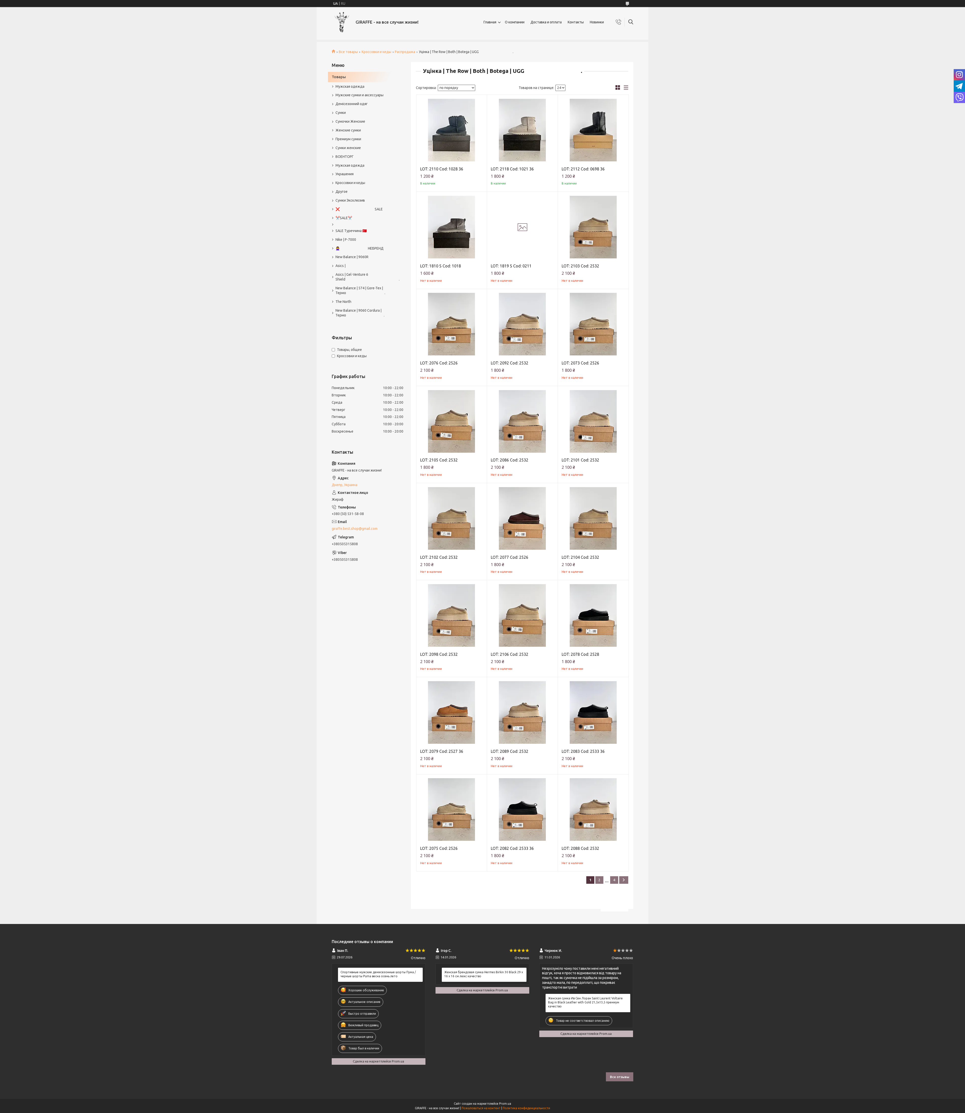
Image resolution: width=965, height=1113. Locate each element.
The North (343, 302)
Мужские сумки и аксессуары (359, 95)
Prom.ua (505, 1103)
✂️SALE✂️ (343, 218)
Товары (339, 77)
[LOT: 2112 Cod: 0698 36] (593, 130)
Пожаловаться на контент (481, 1108)
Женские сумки (348, 130)
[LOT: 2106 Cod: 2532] (522, 615)
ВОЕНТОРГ (344, 157)
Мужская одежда (349, 86)
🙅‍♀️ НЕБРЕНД (359, 248)
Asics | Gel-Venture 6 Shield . (365, 276)
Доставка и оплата (546, 22)
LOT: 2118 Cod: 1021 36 (512, 169)
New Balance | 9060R (351, 257)
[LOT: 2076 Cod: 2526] (451, 324)
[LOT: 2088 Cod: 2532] (593, 809)
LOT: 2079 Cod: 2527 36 (441, 751)
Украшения (344, 174)
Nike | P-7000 (345, 240)
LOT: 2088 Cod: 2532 (580, 848)
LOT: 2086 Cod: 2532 (509, 460)
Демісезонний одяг (351, 104)
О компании (514, 22)
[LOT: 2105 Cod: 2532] (451, 421)
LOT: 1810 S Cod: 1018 (440, 266)
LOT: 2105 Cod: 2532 (439, 460)
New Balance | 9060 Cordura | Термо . (359, 312)
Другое (341, 192)
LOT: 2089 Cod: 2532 (509, 751)
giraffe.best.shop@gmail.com (354, 529)
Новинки (597, 22)
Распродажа (405, 52)
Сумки (340, 113)
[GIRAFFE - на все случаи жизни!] (342, 22)
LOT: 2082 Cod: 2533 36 (512, 848)
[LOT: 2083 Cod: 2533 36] (593, 712)
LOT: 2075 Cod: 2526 (439, 848)
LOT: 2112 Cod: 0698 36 (583, 169)
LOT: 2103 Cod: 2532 (580, 266)
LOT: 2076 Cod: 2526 (439, 363)
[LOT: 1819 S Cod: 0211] (522, 227)
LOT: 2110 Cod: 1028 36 (441, 169)
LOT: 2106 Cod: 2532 (509, 654)
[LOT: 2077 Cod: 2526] (522, 518)
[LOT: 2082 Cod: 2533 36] (522, 809)
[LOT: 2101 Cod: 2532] (593, 421)
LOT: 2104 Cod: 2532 (580, 557)
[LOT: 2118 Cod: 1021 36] (522, 130)
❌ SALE (359, 209)
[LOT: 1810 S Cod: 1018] (451, 227)
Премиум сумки (348, 139)
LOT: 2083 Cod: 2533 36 (583, 751)
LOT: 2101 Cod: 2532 (580, 460)
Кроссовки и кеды (376, 52)
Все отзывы (619, 1077)
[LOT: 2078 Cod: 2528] (593, 615)
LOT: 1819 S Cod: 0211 (511, 266)
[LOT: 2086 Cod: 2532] (522, 421)
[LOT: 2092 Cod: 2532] (522, 324)
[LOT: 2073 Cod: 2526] (593, 324)
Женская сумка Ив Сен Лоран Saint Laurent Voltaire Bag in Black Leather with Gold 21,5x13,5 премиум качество (585, 1002)
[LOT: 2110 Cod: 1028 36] (451, 130)
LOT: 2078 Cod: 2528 (580, 654)
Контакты (576, 22)
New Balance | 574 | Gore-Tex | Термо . (360, 290)
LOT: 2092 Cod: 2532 (509, 363)
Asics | (340, 266)
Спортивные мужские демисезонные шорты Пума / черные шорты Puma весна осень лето (378, 974)
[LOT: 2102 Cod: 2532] (451, 518)
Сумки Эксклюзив (350, 200)
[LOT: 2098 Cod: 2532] (451, 615)
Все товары (348, 52)
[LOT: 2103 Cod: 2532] (593, 227)
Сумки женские (348, 148)
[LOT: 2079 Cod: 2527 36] (451, 712)
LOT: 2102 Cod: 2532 (439, 557)
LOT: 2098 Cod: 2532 (439, 654)
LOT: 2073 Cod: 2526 (580, 363)
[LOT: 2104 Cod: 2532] (593, 518)
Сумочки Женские (350, 121)
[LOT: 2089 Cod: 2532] (522, 712)
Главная (490, 22)
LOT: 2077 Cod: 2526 (509, 557)
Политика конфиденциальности (526, 1108)
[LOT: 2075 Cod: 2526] (451, 809)
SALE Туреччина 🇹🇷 (351, 231)
